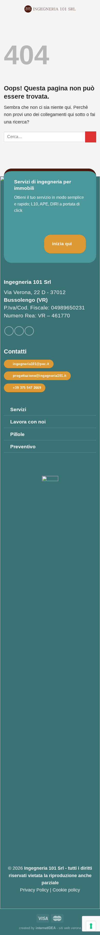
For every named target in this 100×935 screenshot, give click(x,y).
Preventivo (23, 446)
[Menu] (7, 9)
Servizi (18, 409)
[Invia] (90, 136)
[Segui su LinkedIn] (29, 331)
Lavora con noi (28, 421)
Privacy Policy (34, 889)
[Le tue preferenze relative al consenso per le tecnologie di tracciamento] (91, 926)
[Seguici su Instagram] (19, 331)
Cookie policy (66, 889)
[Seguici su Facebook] (9, 331)
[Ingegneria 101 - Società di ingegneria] (50, 9)
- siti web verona (58, 928)
